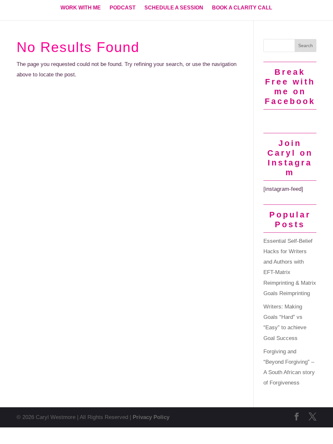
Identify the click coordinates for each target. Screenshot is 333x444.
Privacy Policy (151, 417)
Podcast (123, 8)
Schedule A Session (173, 8)
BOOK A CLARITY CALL (242, 8)
